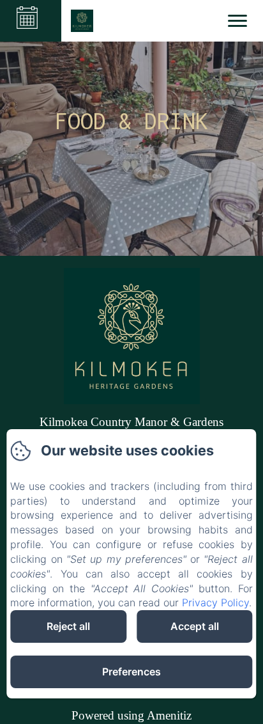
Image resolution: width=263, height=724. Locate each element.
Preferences (131, 671)
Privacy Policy (215, 602)
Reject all (68, 626)
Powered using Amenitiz (131, 715)
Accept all (194, 626)
